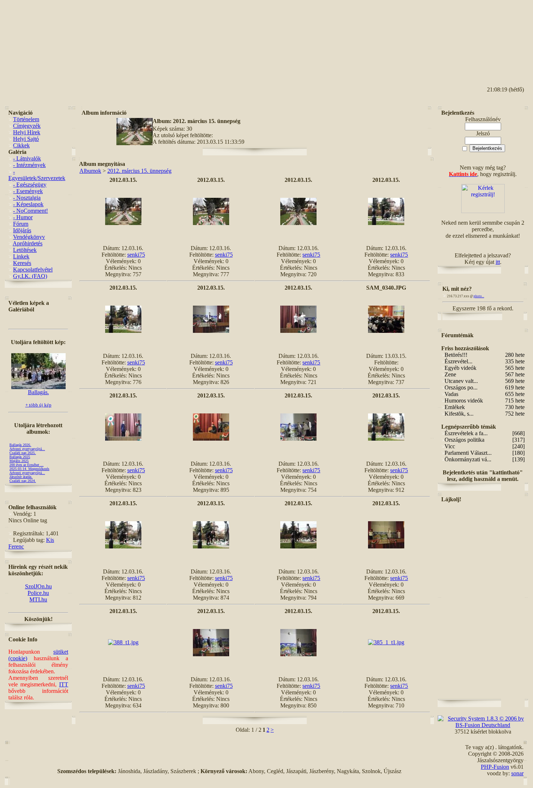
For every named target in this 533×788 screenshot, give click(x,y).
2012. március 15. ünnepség (139, 171)
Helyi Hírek (26, 132)
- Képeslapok (28, 204)
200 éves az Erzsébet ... (26, 465)
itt (498, 262)
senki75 (136, 255)
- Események (28, 191)
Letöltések (25, 250)
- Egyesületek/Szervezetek (36, 174)
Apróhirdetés (27, 243)
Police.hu (38, 593)
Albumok (90, 171)
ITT (63, 684)
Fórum (20, 224)
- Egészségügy (29, 184)
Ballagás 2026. (20, 445)
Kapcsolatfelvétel (33, 269)
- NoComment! (30, 211)
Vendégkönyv (29, 237)
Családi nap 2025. (22, 453)
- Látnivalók (27, 158)
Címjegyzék (27, 126)
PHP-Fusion (495, 767)
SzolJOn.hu (38, 586)
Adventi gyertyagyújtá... (27, 449)
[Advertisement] (495, 36)
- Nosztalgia (27, 198)
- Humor (23, 217)
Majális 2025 (19, 461)
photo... (479, 296)
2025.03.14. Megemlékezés (29, 469)
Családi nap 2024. (22, 481)
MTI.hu (38, 599)
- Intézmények (29, 165)
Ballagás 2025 (19, 457)
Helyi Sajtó (26, 139)
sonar (517, 773)
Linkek (21, 256)
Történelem (26, 119)
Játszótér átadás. (21, 477)
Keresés (22, 263)
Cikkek (21, 145)
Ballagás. (38, 392)
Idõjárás (22, 230)
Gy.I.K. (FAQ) (30, 276)
